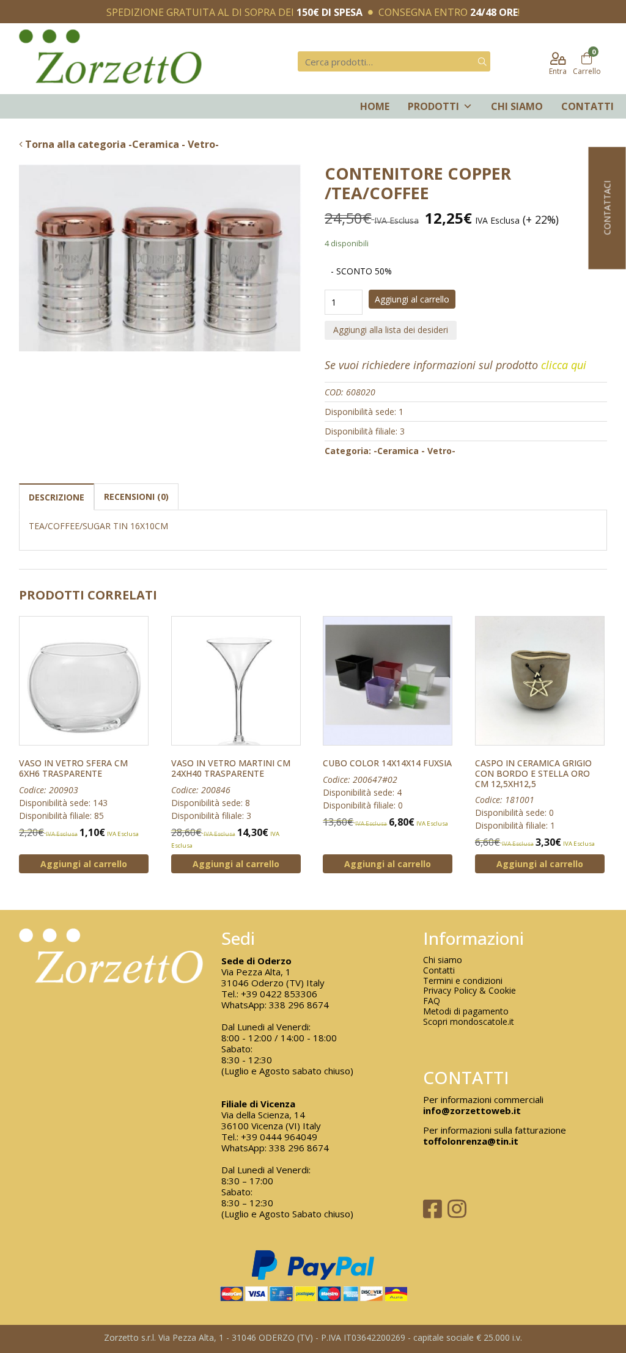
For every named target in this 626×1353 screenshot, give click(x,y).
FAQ (431, 1001)
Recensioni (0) (136, 496)
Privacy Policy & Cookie (469, 991)
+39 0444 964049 (279, 1137)
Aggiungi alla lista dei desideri (390, 330)
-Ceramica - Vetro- (414, 451)
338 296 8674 (299, 1005)
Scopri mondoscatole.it (468, 1022)
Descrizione (56, 497)
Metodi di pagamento (466, 1012)
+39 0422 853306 (279, 994)
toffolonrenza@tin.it (470, 1141)
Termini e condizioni (463, 981)
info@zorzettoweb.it (472, 1110)
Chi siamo (517, 106)
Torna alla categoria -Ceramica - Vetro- (121, 144)
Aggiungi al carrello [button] (83, 864)
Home (374, 106)
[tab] (56, 496)
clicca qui (563, 365)
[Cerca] (482, 61)
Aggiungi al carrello (412, 299)
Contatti (587, 106)
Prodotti (433, 106)
